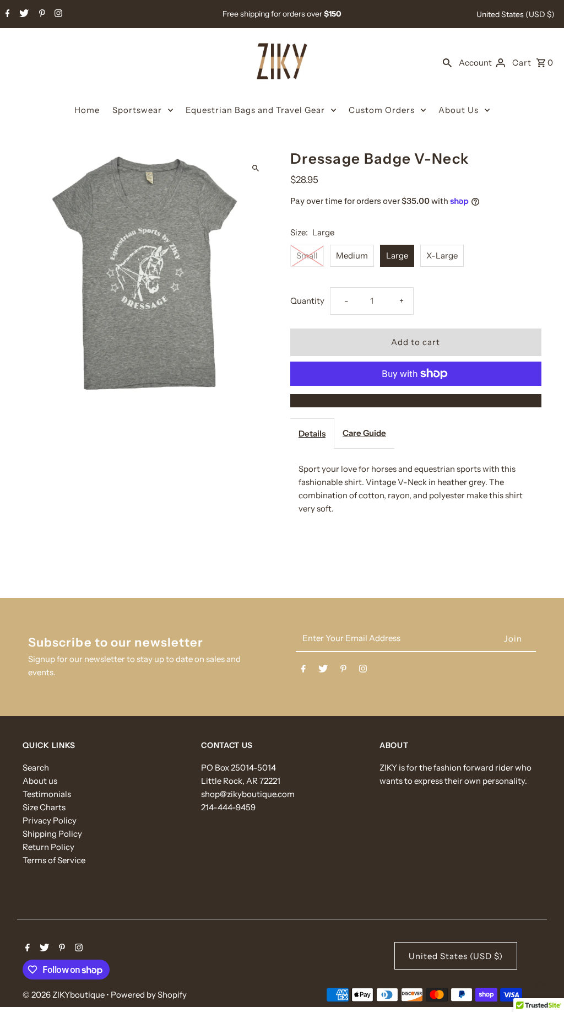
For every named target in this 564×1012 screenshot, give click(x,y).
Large (397, 255)
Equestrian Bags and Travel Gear (255, 110)
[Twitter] (23, 14)
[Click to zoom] (255, 167)
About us (40, 781)
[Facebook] (6, 14)
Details (312, 433)
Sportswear (137, 110)
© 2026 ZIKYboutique (64, 994)
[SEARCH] (447, 62)
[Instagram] (57, 14)
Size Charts (44, 807)
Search (36, 767)
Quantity (307, 300)
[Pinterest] (40, 14)
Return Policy (48, 847)
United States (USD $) (515, 14)
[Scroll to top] (540, 983)
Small (307, 255)
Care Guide (364, 433)
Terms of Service (54, 860)
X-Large (442, 255)
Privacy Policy (50, 820)
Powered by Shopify (149, 994)
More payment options (415, 400)
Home (87, 110)
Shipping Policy (52, 833)
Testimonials (47, 794)
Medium (352, 255)
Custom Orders (382, 110)
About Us (458, 110)
